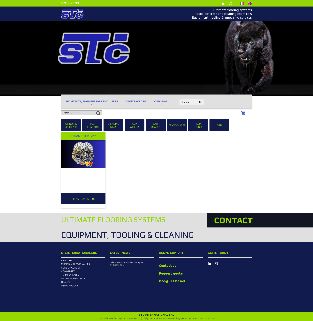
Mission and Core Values (75, 264)
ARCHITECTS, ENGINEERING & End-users (91, 101)
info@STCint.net (182, 318)
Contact (233, 220)
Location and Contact (74, 278)
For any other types (83, 136)
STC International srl (79, 252)
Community (68, 271)
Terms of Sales (70, 275)
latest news (120, 252)
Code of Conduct (71, 267)
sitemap (75, 3)
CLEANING (160, 101)
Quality (65, 282)
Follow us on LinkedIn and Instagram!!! (127, 262)
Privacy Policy (69, 285)
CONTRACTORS (136, 101)
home (64, 3)
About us (66, 260)
